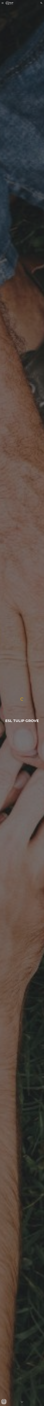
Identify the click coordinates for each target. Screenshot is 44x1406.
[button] (2, 3)
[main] (22, 721)
